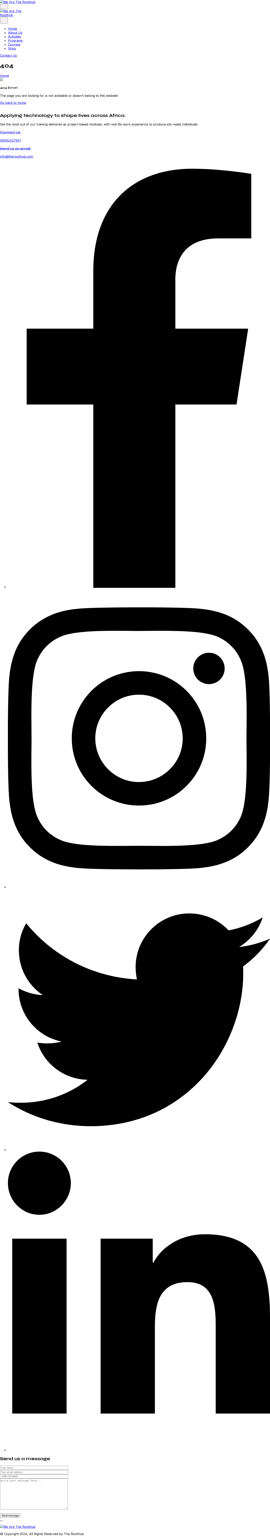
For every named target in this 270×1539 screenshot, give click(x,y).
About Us (15, 33)
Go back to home (13, 103)
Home (12, 29)
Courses (14, 44)
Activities (14, 37)
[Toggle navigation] (4, 6)
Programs (15, 40)
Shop (12, 48)
